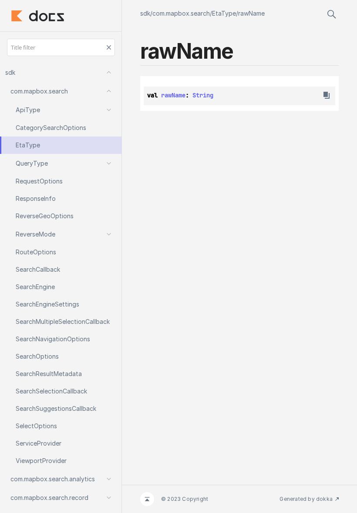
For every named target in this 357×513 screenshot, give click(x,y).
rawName (251, 13)
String (202, 95)
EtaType (224, 13)
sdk (145, 13)
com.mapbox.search (181, 13)
